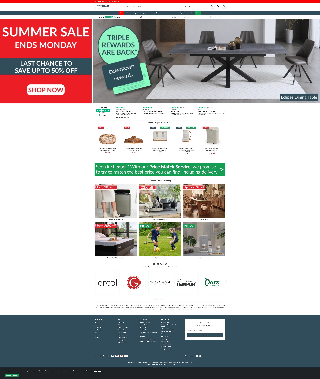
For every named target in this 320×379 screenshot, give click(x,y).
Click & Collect (122, 332)
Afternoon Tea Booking (167, 329)
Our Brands (98, 330)
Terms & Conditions (145, 322)
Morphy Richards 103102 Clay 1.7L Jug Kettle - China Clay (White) (186, 150)
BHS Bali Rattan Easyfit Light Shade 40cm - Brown (134, 149)
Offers (198, 13)
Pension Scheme (144, 336)
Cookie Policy (143, 327)
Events (163, 334)
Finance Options (165, 341)
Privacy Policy (144, 325)
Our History (98, 325)
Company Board (144, 330)
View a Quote (121, 340)
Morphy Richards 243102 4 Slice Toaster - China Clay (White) (160, 150)
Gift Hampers (165, 339)
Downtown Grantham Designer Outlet (148, 333)
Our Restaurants (166, 336)
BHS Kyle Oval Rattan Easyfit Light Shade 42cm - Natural (108, 149)
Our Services (98, 327)
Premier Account (166, 344)
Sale (121, 13)
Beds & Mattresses (146, 12)
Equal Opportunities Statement (148, 341)
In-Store (191, 13)
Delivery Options (122, 330)
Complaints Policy (123, 337)
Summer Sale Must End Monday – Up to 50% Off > (107, 1)
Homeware (165, 13)
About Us (97, 322)
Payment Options (123, 335)
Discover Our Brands (160, 299)
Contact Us (121, 322)
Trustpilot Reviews (166, 349)
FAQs (119, 325)
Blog (96, 332)
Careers (97, 335)
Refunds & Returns (123, 327)
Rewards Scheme (166, 346)
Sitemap (97, 337)
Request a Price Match (167, 331)
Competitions (165, 322)
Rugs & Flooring (156, 12)
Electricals (174, 13)
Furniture (127, 13)
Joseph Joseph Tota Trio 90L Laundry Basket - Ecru (212, 149)
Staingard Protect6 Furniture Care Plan (169, 325)
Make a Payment (122, 342)
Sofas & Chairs (136, 12)
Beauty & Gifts (182, 12)
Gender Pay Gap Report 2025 (148, 339)
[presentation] (94, 137)
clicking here (97, 371)
